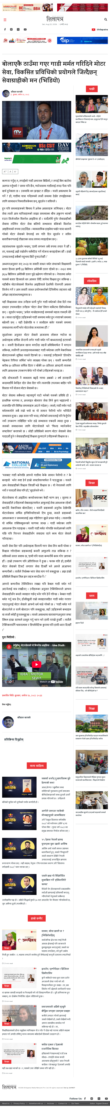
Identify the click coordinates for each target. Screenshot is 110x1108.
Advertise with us (36, 1103)
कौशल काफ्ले (16, 92)
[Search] (105, 20)
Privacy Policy (19, 1103)
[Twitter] (18, 30)
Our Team (75, 1103)
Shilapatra (102, 29)
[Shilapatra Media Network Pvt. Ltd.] (55, 18)
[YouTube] (25, 30)
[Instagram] (11, 30)
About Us (5, 1103)
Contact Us (62, 1103)
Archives (50, 1103)
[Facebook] (5, 30)
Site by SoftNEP (69, 1088)
